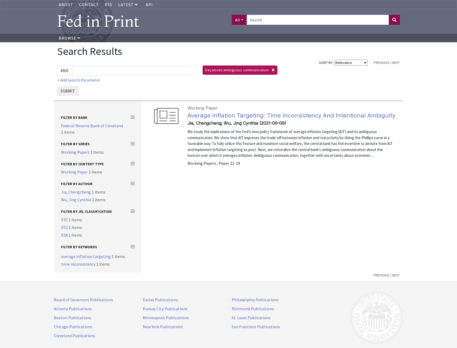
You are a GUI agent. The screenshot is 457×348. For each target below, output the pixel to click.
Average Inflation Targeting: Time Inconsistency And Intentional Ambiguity (291, 115)
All (237, 19)
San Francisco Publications (256, 326)
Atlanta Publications (73, 308)
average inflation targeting (86, 256)
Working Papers (75, 152)
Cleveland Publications (74, 335)
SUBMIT (68, 90)
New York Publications (163, 326)
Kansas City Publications (165, 308)
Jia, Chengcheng (76, 192)
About (66, 4)
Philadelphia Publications (255, 299)
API (149, 4)
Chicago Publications (73, 326)
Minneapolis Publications (166, 317)
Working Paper (75, 172)
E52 (64, 227)
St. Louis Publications (251, 317)
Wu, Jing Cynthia (76, 199)
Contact (89, 4)
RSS (108, 4)
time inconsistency (78, 264)
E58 (64, 235)
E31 (64, 219)
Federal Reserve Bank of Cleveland (92, 125)
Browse (68, 38)
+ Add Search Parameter (78, 80)
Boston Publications (72, 317)
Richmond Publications (253, 308)
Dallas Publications (160, 299)
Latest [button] (126, 4)
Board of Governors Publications (83, 299)
